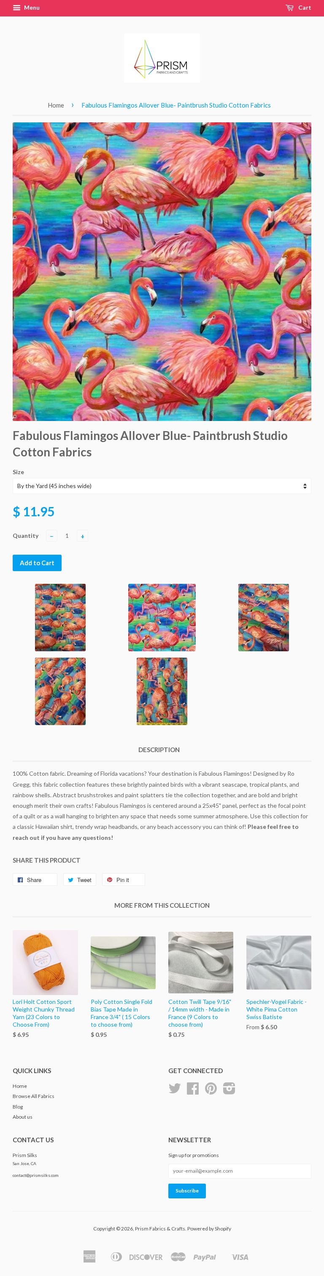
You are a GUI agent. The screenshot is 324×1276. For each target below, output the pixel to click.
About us (22, 1117)
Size (18, 471)
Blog (18, 1106)
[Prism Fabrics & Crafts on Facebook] (192, 1091)
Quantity (25, 535)
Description (159, 749)
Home (56, 105)
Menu (31, 7)
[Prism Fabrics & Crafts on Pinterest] (211, 1091)
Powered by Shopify (209, 1228)
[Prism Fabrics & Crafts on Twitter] (174, 1091)
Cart (304, 7)
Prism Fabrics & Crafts (160, 1228)
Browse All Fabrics (33, 1096)
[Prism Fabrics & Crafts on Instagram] (229, 1091)
